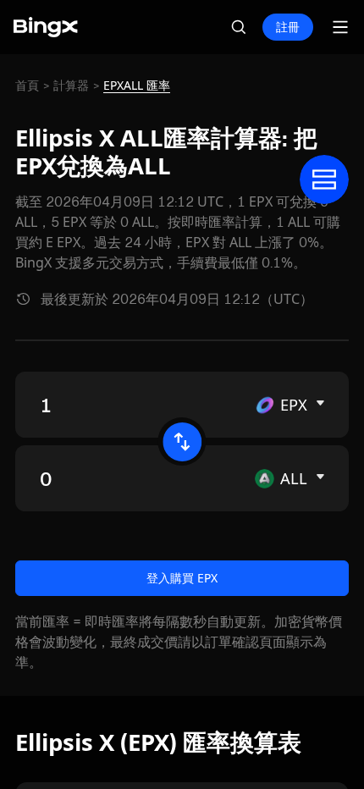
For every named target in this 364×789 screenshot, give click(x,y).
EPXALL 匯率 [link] (136, 85)
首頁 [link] (27, 85)
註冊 (288, 27)
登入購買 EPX (182, 578)
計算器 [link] (71, 85)
